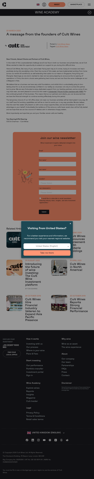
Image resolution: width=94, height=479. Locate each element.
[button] (47, 246)
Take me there (47, 253)
